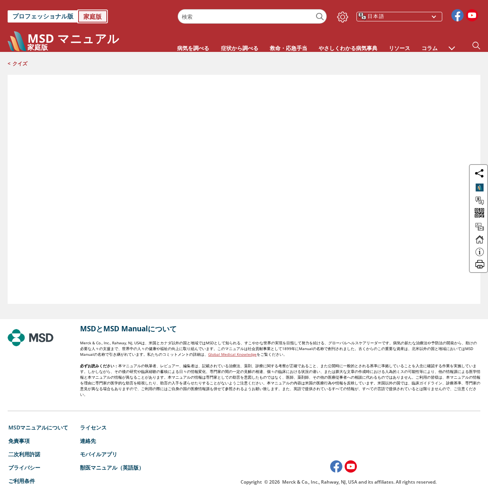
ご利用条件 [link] (21, 480)
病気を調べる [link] (193, 48)
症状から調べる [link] (239, 48)
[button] (451, 44)
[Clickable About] (479, 255)
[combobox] (252, 16)
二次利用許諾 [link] (24, 454)
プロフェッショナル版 (43, 16)
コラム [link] (430, 48)
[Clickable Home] (479, 243)
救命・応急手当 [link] (288, 48)
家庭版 (92, 16)
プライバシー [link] (24, 467)
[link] (89, 16)
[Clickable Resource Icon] (479, 230)
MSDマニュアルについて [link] (38, 427)
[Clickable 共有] (479, 173)
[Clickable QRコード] (478, 213)
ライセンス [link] (93, 427)
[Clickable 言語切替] (479, 201)
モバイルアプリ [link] (98, 454)
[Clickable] (479, 187)
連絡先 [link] (88, 440)
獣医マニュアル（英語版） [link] (112, 467)
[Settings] (341, 15)
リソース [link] (399, 48)
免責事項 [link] (19, 440)
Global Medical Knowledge (232, 354)
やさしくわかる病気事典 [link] (348, 48)
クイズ (20, 63)
